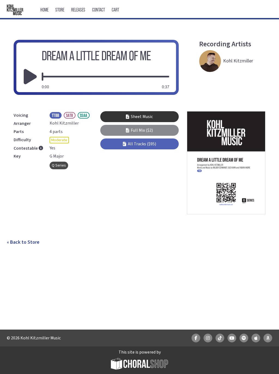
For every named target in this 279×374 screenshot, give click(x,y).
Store (59, 10)
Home (44, 10)
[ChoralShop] (139, 364)
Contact (98, 10)
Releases (78, 10)
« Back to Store (23, 242)
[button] (139, 130)
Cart (115, 10)
